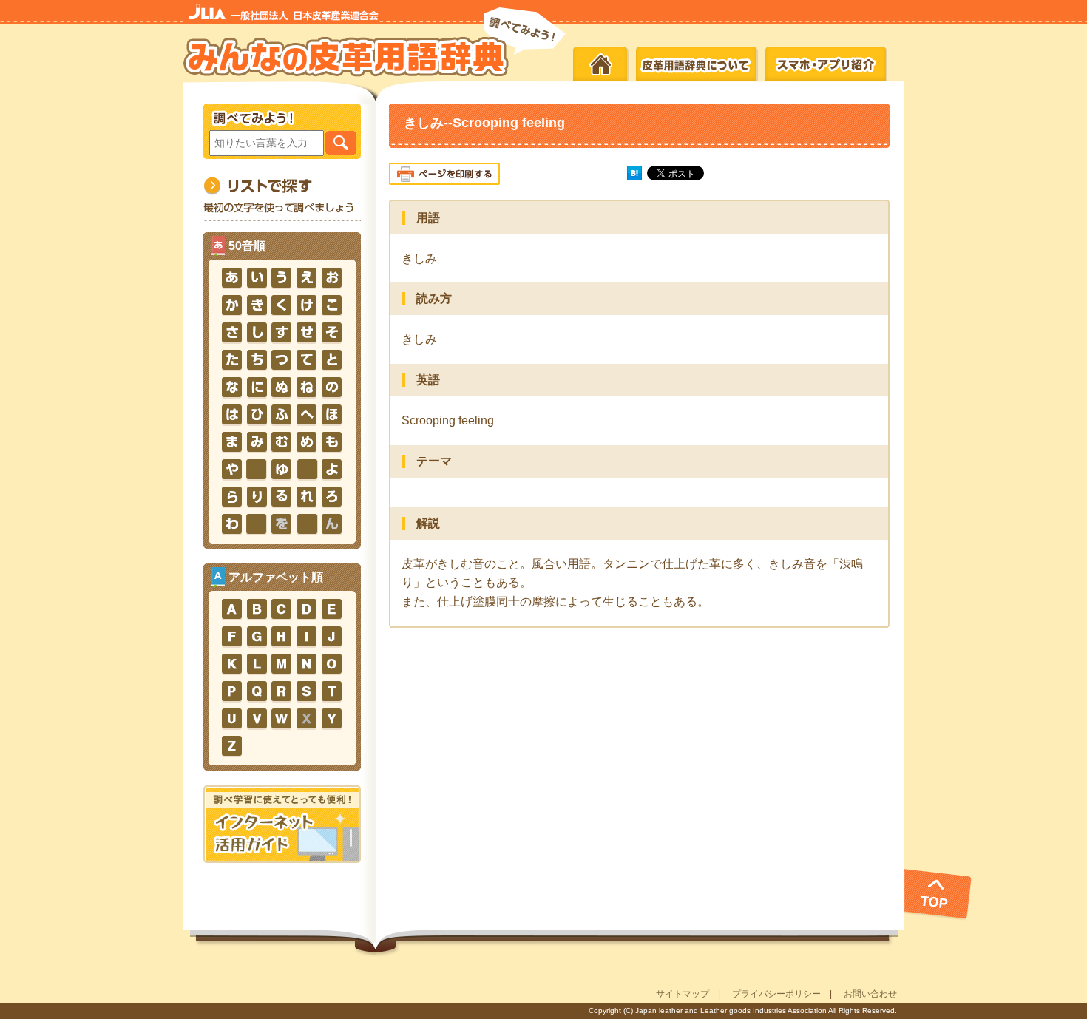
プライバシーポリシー (776, 994)
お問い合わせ (870, 994)
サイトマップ (682, 994)
